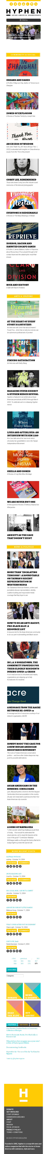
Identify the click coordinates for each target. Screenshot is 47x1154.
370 (29, 963)
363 (38, 958)
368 (15, 963)
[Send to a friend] (17, 866)
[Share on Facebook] (7, 866)
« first (14, 958)
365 (22, 961)
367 (36, 961)
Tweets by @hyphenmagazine (15, 1058)
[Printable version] (20, 866)
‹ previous (23, 958)
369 (22, 963)
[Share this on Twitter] (10, 866)
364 (15, 961)
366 (29, 961)
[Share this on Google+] (14, 866)
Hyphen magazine (23, 1095)
